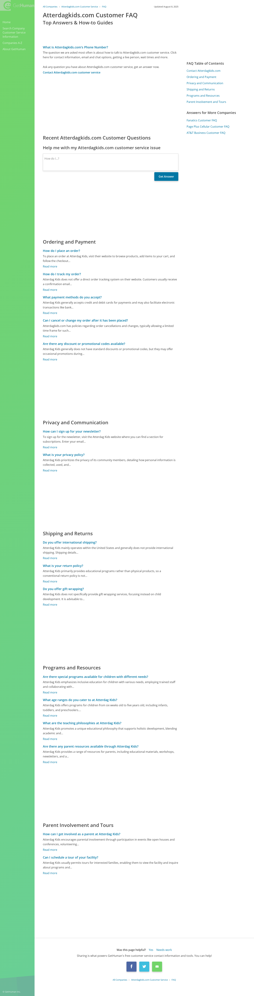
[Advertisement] (110, 104)
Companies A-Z (12, 43)
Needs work (164, 950)
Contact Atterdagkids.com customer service (71, 72)
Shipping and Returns (201, 89)
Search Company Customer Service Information (14, 32)
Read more (50, 266)
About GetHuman (14, 49)
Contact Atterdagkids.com (203, 71)
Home (7, 22)
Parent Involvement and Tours (206, 102)
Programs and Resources (203, 96)
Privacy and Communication (205, 83)
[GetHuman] (17, 5)
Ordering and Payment (201, 77)
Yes (151, 950)
